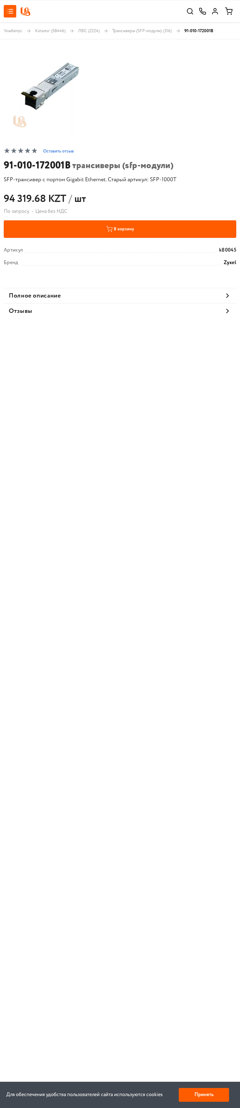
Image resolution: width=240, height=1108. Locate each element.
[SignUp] (215, 11)
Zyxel (230, 262)
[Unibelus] (25, 11)
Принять (203, 1094)
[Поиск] (190, 11)
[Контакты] (202, 11)
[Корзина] (228, 11)
